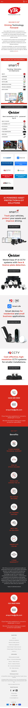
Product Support (10, 649)
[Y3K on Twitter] (14, 691)
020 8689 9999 (14, 603)
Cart (26, 1)
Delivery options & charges (14, 657)
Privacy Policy (14, 693)
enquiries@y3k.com (14, 410)
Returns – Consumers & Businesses (14, 659)
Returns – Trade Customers (14, 661)
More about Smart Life (14, 322)
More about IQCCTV (14, 367)
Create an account (17, 646)
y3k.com (16, 51)
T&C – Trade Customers (14, 668)
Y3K (15, 702)
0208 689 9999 (14, 398)
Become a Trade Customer (14, 642)
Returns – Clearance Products (14, 663)
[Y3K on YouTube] (17, 691)
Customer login (10, 646)
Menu (2, 1)
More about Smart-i (14, 226)
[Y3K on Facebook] (11, 691)
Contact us (14, 651)
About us (14, 638)
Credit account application (14, 644)
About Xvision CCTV (14, 270)
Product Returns (17, 649)
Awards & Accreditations (14, 640)
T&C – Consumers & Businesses (14, 665)
